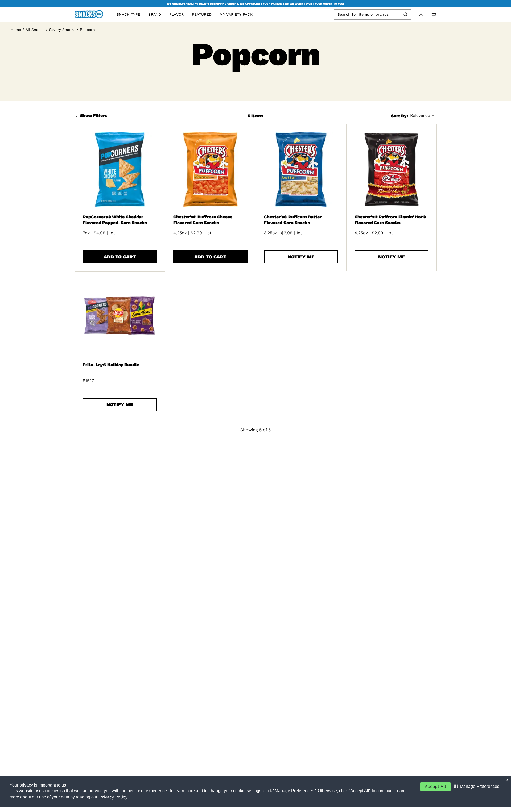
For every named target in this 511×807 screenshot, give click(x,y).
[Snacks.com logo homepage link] (92, 14)
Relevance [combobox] (420, 115)
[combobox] (367, 14)
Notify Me (301, 257)
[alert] (255, 3)
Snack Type (128, 14)
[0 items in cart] (433, 14)
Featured (202, 14)
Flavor (176, 14)
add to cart (120, 257)
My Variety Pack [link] (236, 14)
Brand (154, 14)
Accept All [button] (435, 786)
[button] (476, 786)
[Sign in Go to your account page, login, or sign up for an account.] (421, 14)
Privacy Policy (113, 797)
